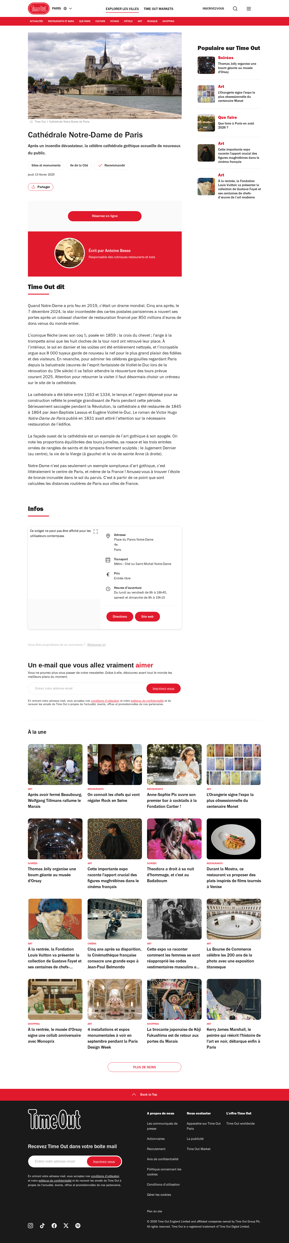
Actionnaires (156, 1139)
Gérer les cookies (159, 1195)
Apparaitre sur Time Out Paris (204, 1126)
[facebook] (54, 1225)
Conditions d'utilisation (163, 1185)
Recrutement (156, 1149)
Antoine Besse (118, 251)
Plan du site (154, 1211)
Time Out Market (199, 1149)
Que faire (84, 21)
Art (140, 21)
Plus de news (144, 1067)
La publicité (195, 1139)
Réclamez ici (96, 645)
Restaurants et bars (61, 21)
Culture (100, 21)
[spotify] (77, 1225)
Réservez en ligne (105, 216)
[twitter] (66, 1225)
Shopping (168, 21)
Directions (120, 617)
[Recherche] (235, 8)
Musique (152, 21)
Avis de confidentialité (162, 1159)
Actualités (36, 21)
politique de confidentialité (147, 701)
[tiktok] (42, 1225)
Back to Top (148, 1095)
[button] (95, 531)
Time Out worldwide (240, 1124)
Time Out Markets (158, 9)
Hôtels (128, 21)
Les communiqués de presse (162, 1126)
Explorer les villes (122, 9)
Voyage (114, 21)
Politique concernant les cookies (164, 1172)
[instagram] (30, 1225)
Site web (147, 617)
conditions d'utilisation (105, 701)
